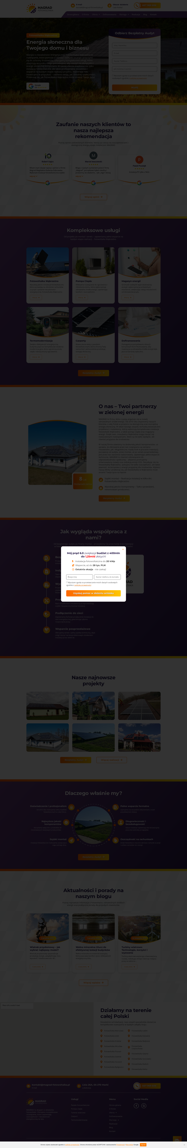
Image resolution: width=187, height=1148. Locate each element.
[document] (93, 574)
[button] (123, 549)
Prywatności (120, 1145)
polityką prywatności (72, 1145)
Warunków (129, 1145)
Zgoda (143, 1145)
